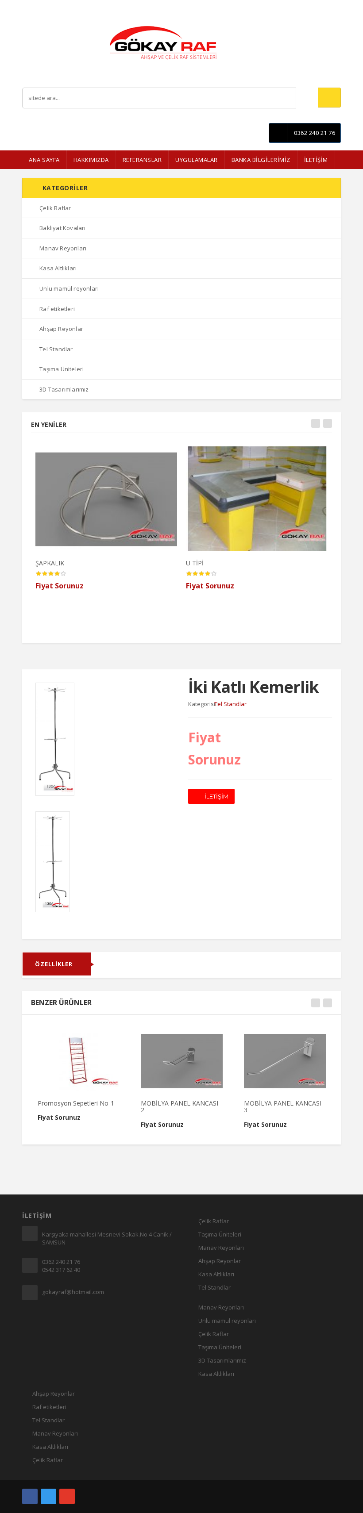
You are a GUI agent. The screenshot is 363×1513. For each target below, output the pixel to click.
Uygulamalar (196, 160)
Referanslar (142, 160)
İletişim (332, 6)
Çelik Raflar (213, 1221)
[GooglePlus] (67, 1496)
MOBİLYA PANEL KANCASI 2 (179, 1106)
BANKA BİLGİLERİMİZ (261, 160)
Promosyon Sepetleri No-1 (76, 1103)
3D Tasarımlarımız (222, 1360)
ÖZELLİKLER (54, 964)
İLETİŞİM (316, 160)
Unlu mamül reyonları (227, 1321)
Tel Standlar (214, 1287)
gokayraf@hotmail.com (73, 1292)
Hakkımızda (91, 160)
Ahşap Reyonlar (219, 1261)
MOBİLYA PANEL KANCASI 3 (282, 1106)
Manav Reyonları (221, 1248)
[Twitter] (48, 1496)
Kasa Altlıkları (216, 1274)
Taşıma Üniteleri (219, 1234)
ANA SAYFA (44, 160)
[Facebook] (30, 1496)
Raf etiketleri (49, 1407)
